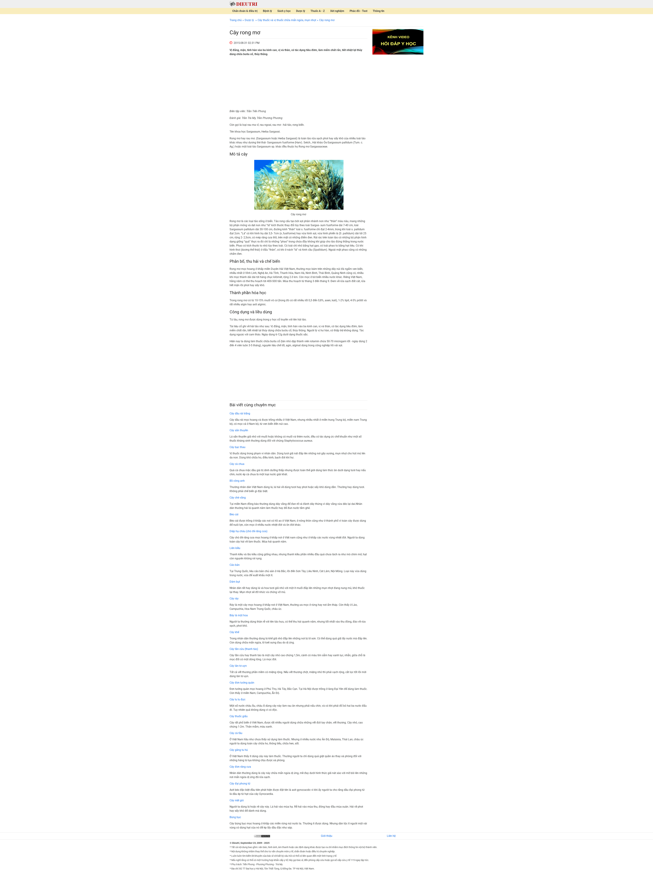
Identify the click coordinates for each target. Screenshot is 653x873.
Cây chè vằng (238, 497)
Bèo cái (234, 514)
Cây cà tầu (236, 733)
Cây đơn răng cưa (240, 766)
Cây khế (234, 632)
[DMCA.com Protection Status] (261, 835)
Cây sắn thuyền (239, 430)
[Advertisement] (298, 83)
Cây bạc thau (237, 447)
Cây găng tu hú (239, 750)
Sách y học (284, 11)
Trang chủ (236, 20)
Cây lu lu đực (237, 699)
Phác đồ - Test (358, 11)
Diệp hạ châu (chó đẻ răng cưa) (248, 531)
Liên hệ (391, 835)
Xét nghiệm (337, 11)
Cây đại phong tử (240, 783)
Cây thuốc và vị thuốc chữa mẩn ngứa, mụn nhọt (287, 20)
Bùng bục (235, 817)
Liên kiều (235, 548)
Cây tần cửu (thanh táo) (244, 649)
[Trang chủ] (243, 3)
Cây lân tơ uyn (238, 665)
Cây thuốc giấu (239, 716)
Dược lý (300, 11)
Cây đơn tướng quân (242, 682)
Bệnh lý (267, 11)
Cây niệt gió (237, 800)
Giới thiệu (326, 835)
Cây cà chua (237, 464)
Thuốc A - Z (318, 11)
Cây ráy (234, 598)
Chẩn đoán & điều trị (244, 11)
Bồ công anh (237, 480)
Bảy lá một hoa (239, 615)
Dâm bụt (235, 581)
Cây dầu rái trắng (240, 413)
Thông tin (378, 11)
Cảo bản (235, 564)
